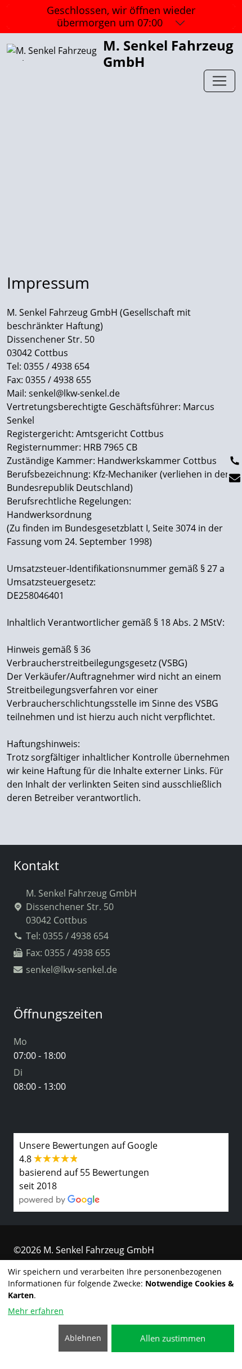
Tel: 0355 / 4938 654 (67, 936)
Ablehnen (83, 1337)
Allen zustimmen (172, 1338)
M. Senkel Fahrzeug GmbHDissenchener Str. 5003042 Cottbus (81, 906)
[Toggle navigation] (219, 81)
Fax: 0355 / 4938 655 (68, 953)
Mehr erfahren (36, 1311)
